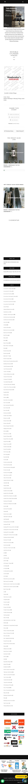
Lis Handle (6, 568)
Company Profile (7, 379)
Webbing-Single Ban (8, 695)
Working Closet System (8, 700)
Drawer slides (6, 423)
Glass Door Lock (7, 475)
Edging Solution (7, 428)
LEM (4, 555)
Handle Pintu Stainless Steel (9, 495)
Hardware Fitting (7, 501)
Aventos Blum (6, 327)
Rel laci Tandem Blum (8, 630)
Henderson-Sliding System (9, 503)
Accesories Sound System (9, 301)
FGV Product (6, 451)
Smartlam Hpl (6, 653)
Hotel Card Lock (7, 514)
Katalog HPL (6, 524)
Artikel (5, 324)
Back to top (21, 782)
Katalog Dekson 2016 (8, 521)
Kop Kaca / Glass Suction (9, 547)
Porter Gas (6, 602)
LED (4, 552)
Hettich (5, 506)
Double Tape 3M (7, 415)
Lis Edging (6, 565)
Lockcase (5, 573)
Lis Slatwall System (7, 571)
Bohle (5, 348)
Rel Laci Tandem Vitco (8, 633)
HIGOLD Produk (7, 508)
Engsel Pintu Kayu (7, 438)
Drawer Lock (6, 418)
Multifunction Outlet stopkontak (10, 586)
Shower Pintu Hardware (8, 643)
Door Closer (6, 402)
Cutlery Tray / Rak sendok (9, 387)
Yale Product (6, 703)
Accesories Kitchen (8, 299)
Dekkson (5, 394)
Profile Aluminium (7, 612)
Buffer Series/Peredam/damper (10, 361)
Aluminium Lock (7, 311)
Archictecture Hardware (8, 317)
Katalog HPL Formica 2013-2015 (10, 529)
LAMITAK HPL (7, 550)
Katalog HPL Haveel (8, 532)
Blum (5, 340)
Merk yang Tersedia (8, 581)
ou (4, 591)
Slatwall (5, 646)
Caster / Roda (6, 371)
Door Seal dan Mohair (8, 405)
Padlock (5, 594)
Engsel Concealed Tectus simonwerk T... (12, 210)
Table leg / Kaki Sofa (8, 672)
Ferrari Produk (6, 449)
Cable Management (8, 366)
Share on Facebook (14, 114)
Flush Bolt (6, 457)
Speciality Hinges (15, 123)
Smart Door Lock (7, 651)
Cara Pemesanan (7, 368)
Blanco (5, 337)
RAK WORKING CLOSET (9, 620)
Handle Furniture (7, 490)
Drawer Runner (7, 420)
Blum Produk (6, 343)
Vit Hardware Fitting (8, 685)
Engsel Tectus (6, 444)
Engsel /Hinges (7, 436)
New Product (6, 589)
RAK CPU (6, 617)
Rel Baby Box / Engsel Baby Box (10, 625)
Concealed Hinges (7, 381)
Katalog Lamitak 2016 (8, 537)
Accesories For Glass (8, 291)
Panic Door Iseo (7, 596)
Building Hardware (7, 363)
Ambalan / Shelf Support (8, 314)
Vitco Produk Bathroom (8, 690)
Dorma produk (6, 413)
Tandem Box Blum (7, 679)
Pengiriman (6, 599)
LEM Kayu (6, 558)
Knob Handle (6, 545)
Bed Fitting (6, 335)
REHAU (5, 622)
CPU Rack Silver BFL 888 (8, 384)
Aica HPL (5, 306)
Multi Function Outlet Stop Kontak (11, 584)
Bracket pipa (6, 353)
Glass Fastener (7, 477)
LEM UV (5, 560)
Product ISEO (6, 607)
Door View (6, 410)
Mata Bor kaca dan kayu (8, 578)
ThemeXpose (15, 778)
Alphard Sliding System (8, 309)
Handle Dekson (7, 488)
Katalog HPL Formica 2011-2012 (10, 527)
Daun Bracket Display (8, 389)
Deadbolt (5, 392)
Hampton (5, 485)
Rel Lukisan (6, 635)
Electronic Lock (7, 433)
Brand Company (7, 358)
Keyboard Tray (7, 539)
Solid (5, 659)
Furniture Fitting (7, 472)
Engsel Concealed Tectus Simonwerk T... (12, 165)
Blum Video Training (8, 345)
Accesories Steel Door (8, 304)
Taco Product (6, 677)
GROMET (6, 482)
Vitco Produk (6, 687)
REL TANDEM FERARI (8, 638)
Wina (5, 698)
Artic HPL (5, 322)
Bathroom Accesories (8, 330)
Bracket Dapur (6, 350)
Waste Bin (6, 692)
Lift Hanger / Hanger (8, 563)
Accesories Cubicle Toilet (9, 288)
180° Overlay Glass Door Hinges (14, 184)
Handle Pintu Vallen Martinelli (9, 498)
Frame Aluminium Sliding (8, 467)
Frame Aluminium (7, 464)
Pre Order (6, 604)
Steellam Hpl (6, 666)
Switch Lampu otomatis (8, 669)
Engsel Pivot (6, 441)
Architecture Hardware (8, 319)
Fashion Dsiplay (7, 446)
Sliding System (7, 648)
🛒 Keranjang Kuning (21, 776)
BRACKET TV (6, 356)
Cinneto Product (7, 376)
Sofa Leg (5, 656)
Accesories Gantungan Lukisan (10, 296)
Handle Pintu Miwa (7, 493)
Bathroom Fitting (7, 332)
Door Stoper (6, 407)
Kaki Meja (5, 519)
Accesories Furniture (8, 293)
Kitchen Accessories (8, 542)
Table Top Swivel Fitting (8, 674)
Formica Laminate (7, 462)
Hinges (5, 511)
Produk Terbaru (7, 609)
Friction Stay (6, 470)
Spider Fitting (6, 664)
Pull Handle (6, 615)
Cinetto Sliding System (8, 374)
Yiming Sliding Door (7, 705)
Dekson (5, 397)
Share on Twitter (15, 117)
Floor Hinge (6, 454)
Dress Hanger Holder (8, 425)
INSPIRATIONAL (7, 516)
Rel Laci (5, 628)
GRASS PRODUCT (7, 480)
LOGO (5, 576)
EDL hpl (5, 431)
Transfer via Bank (7, 682)
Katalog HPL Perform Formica (9, 534)
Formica (5, 459)
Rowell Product (7, 641)
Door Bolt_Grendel (7, 400)
